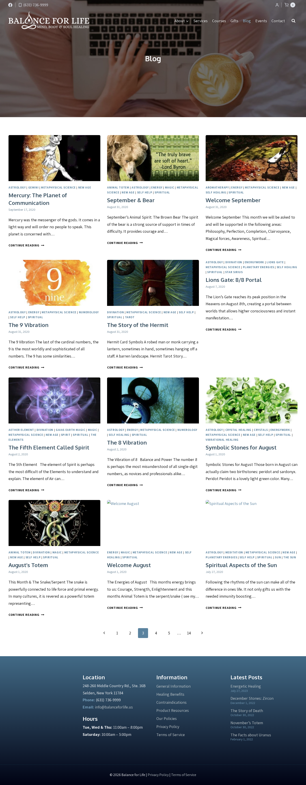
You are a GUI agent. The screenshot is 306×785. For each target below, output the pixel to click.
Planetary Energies (258, 267)
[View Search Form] (293, 21)
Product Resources (172, 710)
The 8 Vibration (127, 442)
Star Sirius (234, 272)
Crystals (261, 430)
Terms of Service (170, 734)
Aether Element (21, 430)
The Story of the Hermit (137, 324)
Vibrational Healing (222, 440)
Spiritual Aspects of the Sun (241, 564)
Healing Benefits (170, 694)
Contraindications (171, 702)
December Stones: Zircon (252, 698)
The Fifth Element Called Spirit (49, 447)
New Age (84, 187)
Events (261, 20)
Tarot (130, 317)
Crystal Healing (238, 430)
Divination (115, 312)
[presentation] (54, 158)
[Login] (277, 4)
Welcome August (129, 564)
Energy (156, 187)
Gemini (33, 187)
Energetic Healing (246, 686)
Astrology (17, 187)
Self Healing (216, 192)
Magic (169, 187)
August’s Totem (28, 564)
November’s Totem (247, 722)
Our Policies (166, 718)
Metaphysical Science (58, 187)
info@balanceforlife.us (114, 707)
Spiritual (162, 192)
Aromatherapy (217, 187)
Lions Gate (275, 262)
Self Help (144, 192)
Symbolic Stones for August (241, 447)
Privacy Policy (167, 726)
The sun (289, 557)
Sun (278, 557)
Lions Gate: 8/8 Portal (234, 279)
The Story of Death (247, 710)
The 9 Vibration (28, 324)
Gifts (234, 20)
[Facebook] (10, 5)
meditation (234, 552)
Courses (219, 20)
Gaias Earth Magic (70, 430)
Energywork (254, 262)
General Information (173, 686)
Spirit (66, 435)
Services (200, 20)
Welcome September (233, 200)
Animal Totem (118, 187)
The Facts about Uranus (251, 734)
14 (189, 633)
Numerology (89, 312)
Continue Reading (26, 245)
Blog (247, 20)
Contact (278, 20)
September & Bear (131, 200)
